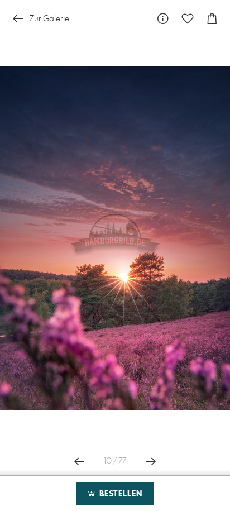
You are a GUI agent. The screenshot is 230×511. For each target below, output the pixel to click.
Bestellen (119, 494)
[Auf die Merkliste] (187, 18)
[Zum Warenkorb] (212, 18)
